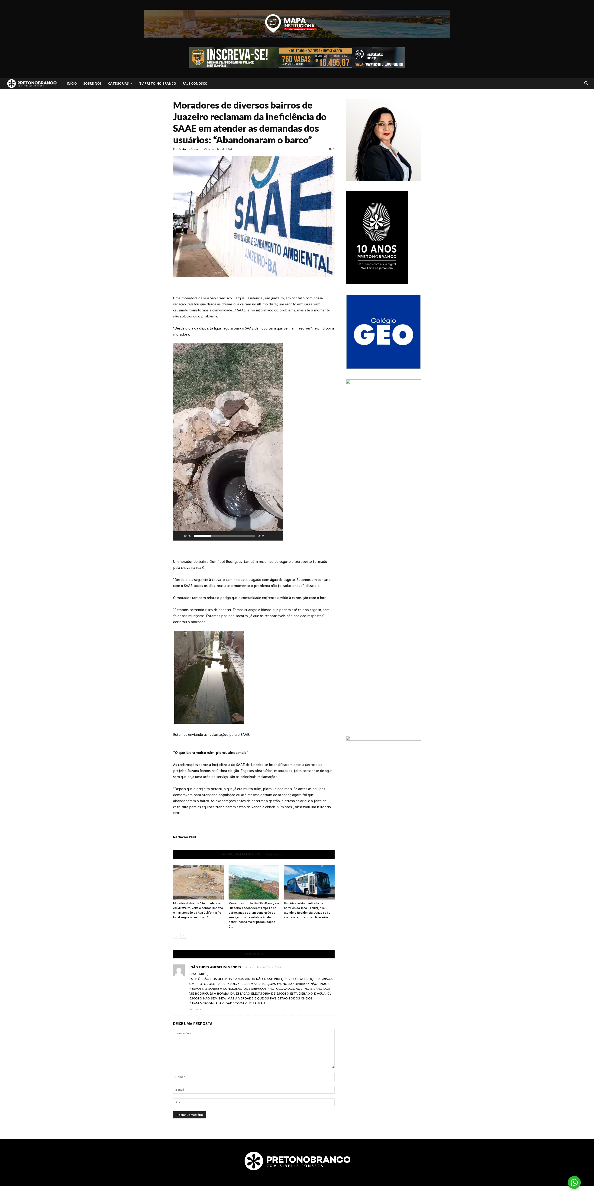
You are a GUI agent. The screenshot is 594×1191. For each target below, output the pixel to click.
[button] (586, 83)
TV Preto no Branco (157, 83)
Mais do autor (276, 854)
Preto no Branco (189, 149)
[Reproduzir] (179, 536)
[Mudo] (269, 536)
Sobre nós (92, 83)
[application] (228, 442)
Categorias (118, 83)
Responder (195, 1009)
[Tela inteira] (277, 536)
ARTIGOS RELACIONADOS (241, 854)
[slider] (224, 536)
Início (72, 83)
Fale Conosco (195, 83)
